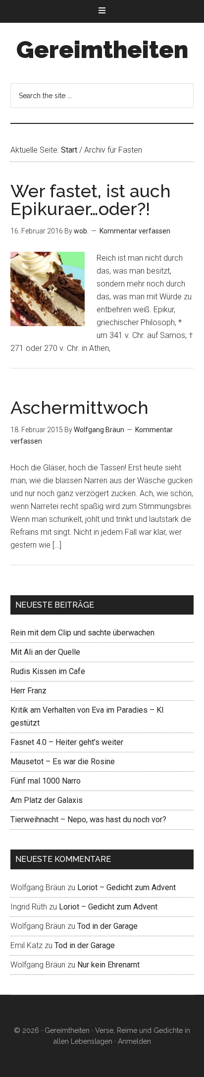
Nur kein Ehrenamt (108, 964)
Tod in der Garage (107, 926)
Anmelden (134, 1041)
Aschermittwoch (79, 407)
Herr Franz (28, 690)
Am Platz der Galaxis (46, 800)
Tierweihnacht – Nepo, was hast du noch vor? (88, 819)
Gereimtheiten (102, 49)
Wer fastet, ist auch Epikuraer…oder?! (90, 199)
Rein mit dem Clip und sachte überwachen (82, 632)
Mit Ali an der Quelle (45, 652)
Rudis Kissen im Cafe (47, 671)
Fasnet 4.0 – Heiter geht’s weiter (66, 742)
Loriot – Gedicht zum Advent (126, 887)
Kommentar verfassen (135, 231)
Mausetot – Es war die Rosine (62, 761)
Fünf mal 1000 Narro (45, 781)
